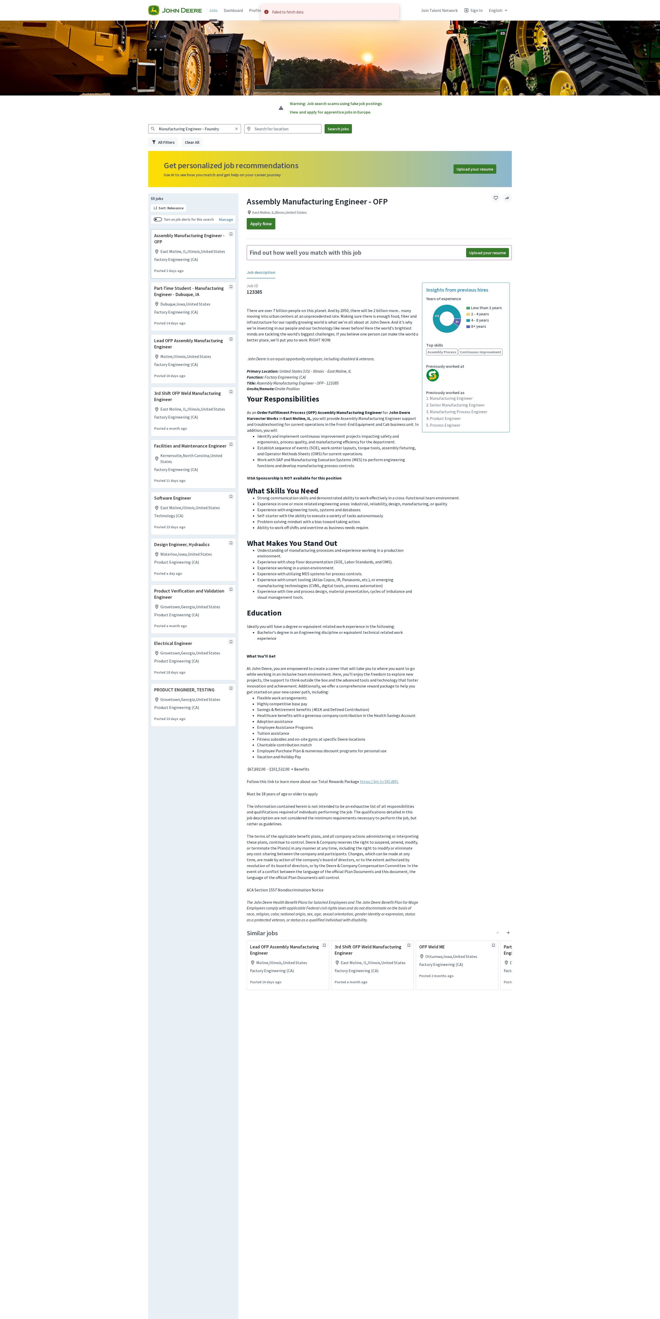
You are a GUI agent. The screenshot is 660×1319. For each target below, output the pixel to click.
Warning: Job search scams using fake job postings (336, 103)
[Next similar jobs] (508, 932)
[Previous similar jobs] (497, 932)
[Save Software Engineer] (231, 496)
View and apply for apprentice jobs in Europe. (330, 112)
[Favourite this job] (495, 198)
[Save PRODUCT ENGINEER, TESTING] (231, 688)
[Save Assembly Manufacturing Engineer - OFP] (231, 234)
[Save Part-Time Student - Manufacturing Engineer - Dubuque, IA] (231, 286)
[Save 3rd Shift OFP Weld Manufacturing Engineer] (231, 391)
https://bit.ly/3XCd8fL (379, 781)
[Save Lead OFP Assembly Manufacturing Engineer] (231, 339)
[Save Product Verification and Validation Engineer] (231, 589)
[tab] (263, 272)
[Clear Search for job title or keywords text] (236, 128)
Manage (226, 219)
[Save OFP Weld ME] (493, 945)
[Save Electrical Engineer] (231, 641)
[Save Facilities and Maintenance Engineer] (231, 444)
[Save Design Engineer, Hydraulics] (231, 543)
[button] (499, 10)
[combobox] (194, 128)
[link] (175, 10)
